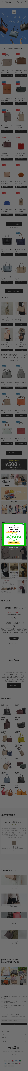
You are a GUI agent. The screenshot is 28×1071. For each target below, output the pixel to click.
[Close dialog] (24, 525)
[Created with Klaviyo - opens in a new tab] (14, 547)
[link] (14, 534)
